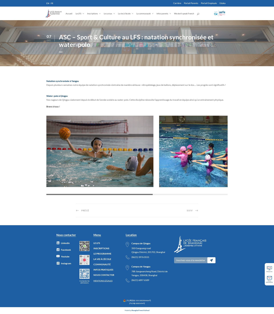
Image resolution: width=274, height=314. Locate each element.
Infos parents (162, 13)
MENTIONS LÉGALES (102, 281)
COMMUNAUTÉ (102, 264)
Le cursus (108, 13)
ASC (61, 52)
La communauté (143, 13)
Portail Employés (209, 3)
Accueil (69, 13)
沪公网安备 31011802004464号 (138, 300)
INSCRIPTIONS (101, 248)
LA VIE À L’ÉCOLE (102, 259)
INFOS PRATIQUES (103, 269)
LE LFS (96, 243)
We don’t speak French (184, 13)
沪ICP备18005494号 (137, 303)
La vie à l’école (124, 13)
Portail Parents (191, 3)
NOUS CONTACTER (103, 275)
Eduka (222, 3)
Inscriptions (92, 13)
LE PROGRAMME (102, 253)
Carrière (177, 3)
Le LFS (78, 13)
